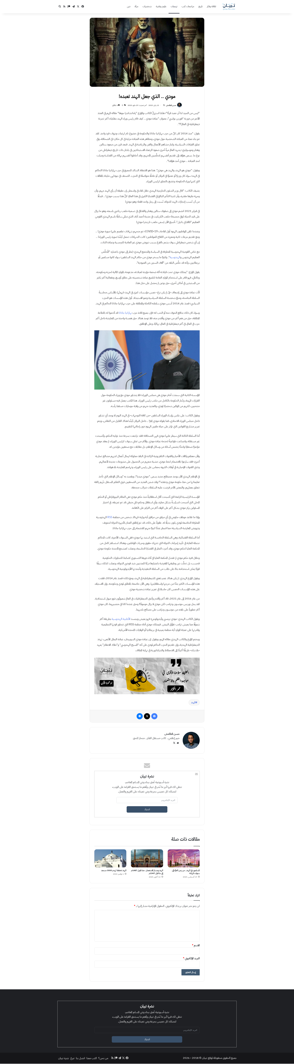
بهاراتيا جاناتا (125, 313)
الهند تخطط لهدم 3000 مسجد (113, 870)
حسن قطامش (171, 105)
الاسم (196, 945)
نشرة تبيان (63, 1058)
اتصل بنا (80, 1058)
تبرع (72, 1058)
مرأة (136, 6)
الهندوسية (175, 257)
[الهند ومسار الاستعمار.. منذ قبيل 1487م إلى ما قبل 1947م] (147, 858)
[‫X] (174, 743)
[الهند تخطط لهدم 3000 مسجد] (110, 858)
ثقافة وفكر (211, 6)
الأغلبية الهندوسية (121, 619)
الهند (193, 702)
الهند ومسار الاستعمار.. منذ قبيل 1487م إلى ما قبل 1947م (147, 872)
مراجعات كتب (188, 6)
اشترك (147, 809)
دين (128, 6)
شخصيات (147, 6)
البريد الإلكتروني (191, 958)
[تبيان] (229, 6)
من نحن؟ (103, 1058)
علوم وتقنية (161, 6)
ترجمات (174, 6)
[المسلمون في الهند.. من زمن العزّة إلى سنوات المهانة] (184, 858)
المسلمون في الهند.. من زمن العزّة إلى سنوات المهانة (186, 872)
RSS (109, 517)
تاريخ (200, 6)
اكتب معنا (92, 1058)
